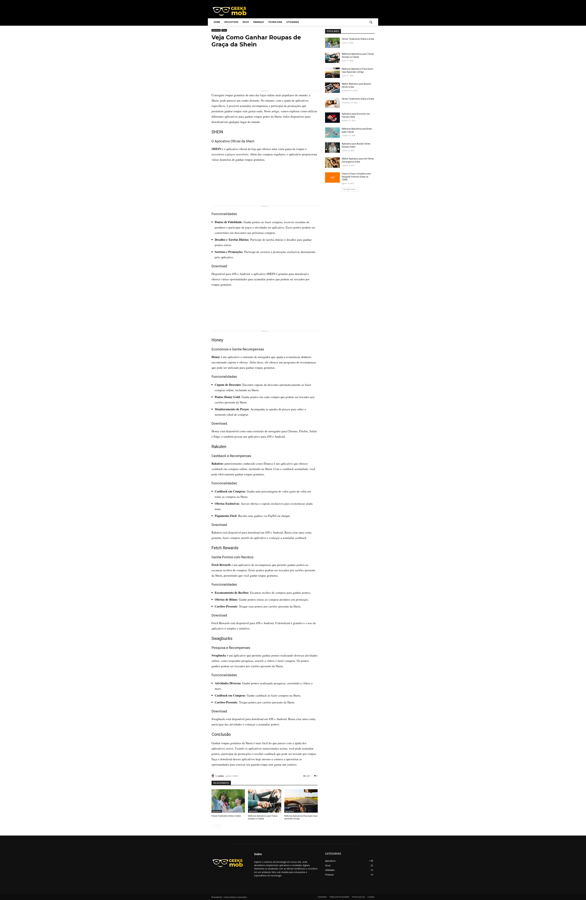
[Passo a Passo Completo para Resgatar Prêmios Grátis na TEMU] (332, 177)
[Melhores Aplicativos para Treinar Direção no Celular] (264, 801)
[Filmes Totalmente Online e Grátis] (228, 801)
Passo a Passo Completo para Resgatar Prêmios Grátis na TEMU (356, 176)
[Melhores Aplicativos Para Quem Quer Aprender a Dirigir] (301, 801)
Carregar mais (349, 189)
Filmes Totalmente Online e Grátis (226, 816)
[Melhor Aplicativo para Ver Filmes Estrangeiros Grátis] (332, 162)
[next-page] (218, 826)
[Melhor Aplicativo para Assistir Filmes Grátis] (332, 87)
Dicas (224, 30)
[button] (370, 22)
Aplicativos (216, 30)
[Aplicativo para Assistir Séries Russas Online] (332, 147)
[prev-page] (213, 826)
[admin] (213, 775)
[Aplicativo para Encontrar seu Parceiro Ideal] (332, 117)
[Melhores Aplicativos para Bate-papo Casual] (332, 132)
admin (221, 776)
